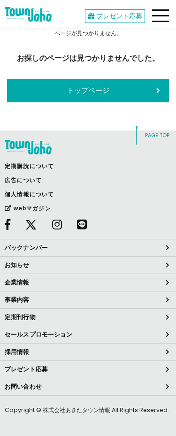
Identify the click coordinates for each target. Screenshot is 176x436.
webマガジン (31, 208)
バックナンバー (26, 247)
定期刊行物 (20, 317)
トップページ (88, 90)
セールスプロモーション (38, 334)
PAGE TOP (157, 135)
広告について (23, 180)
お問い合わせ (23, 386)
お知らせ (17, 264)
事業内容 (17, 299)
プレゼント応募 (118, 16)
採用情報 (17, 351)
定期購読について (29, 166)
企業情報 (17, 282)
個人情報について (29, 194)
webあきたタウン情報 (28, 14)
